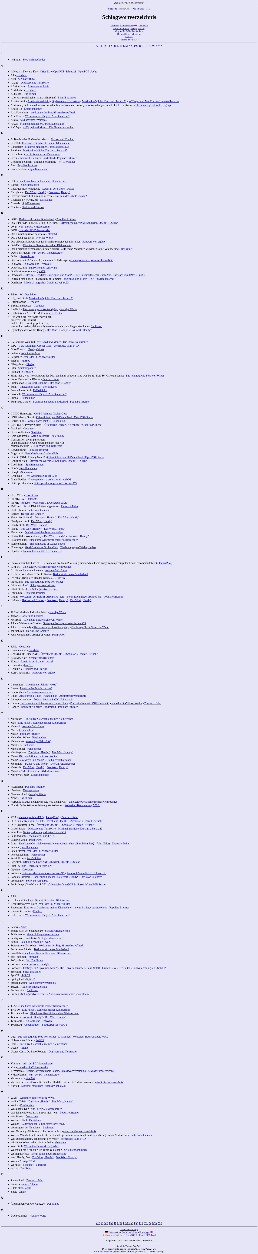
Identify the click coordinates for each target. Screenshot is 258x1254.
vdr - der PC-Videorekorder (34, 226)
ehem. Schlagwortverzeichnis (41, 589)
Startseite (112, 8)
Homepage (144, 1232)
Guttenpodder (127, 25)
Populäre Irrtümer (121, 28)
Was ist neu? (138, 8)
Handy (134, 28)
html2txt (52, 233)
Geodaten (143, 25)
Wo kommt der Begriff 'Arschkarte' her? (53, 112)
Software (114, 25)
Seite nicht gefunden (34, 59)
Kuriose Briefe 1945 (129, 39)
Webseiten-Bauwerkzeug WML (50, 502)
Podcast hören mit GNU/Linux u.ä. (46, 420)
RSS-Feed (151, 1235)
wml (129, 1248)
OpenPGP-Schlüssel (135, 1235)
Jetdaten (129, 37)
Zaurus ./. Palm (50, 379)
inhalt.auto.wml (105, 1251)
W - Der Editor (66, 161)
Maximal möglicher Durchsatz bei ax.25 (104, 101)
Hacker (141, 28)
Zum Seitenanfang (129, 1229)
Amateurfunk (27, 78)
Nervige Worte (44, 237)
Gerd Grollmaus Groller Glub (35, 345)
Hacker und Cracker (62, 139)
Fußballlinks (40, 390)
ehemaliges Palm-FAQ (66, 345)
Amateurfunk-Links (38, 86)
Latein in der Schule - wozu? (58, 188)
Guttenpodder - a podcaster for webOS (91, 260)
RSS (148, 8)
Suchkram (96, 326)
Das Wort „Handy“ (35, 192)
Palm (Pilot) (165, 562)
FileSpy (29, 274)
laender (29, 1164)
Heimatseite (114, 1232)
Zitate (24, 927)
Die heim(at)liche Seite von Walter (145, 375)
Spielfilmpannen (67, 97)
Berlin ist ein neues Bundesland (42, 154)
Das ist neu (30, 93)
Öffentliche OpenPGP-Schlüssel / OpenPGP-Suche (68, 71)
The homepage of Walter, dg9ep (153, 105)
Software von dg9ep (93, 241)
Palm (23, 865)
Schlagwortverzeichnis (42, 585)
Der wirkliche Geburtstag (129, 34)
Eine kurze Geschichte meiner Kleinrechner (46, 143)
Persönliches (27, 256)
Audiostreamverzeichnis (33, 119)
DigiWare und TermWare (35, 82)
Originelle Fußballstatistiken (129, 31)
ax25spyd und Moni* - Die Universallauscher (154, 101)
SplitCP (41, 271)
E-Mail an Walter (129, 1232)
